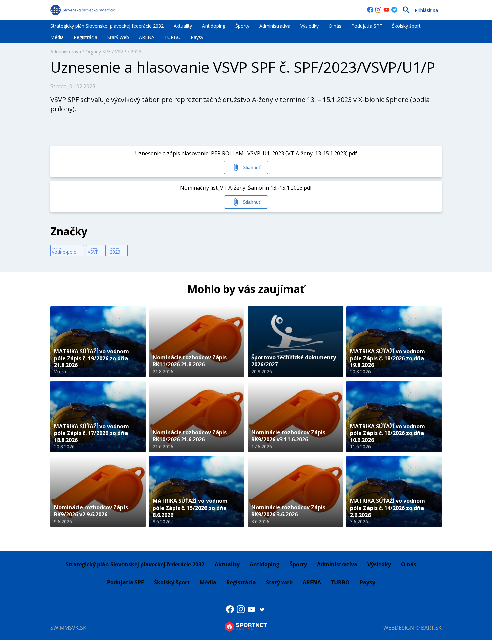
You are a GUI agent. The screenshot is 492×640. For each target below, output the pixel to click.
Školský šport (406, 26)
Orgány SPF (98, 51)
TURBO (172, 37)
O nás (335, 26)
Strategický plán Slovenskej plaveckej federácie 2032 (107, 26)
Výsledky (309, 26)
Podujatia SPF (366, 26)
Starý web (118, 37)
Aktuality (183, 26)
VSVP (120, 51)
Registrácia (85, 37)
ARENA (146, 37)
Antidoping (213, 26)
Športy (242, 26)
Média (57, 37)
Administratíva (274, 26)
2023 (136, 51)
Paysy (197, 37)
